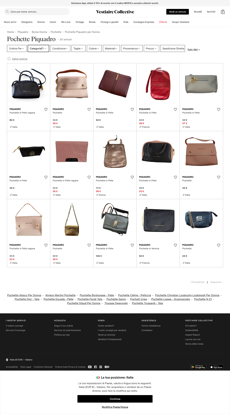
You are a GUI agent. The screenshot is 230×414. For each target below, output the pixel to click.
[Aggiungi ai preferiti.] (46, 109)
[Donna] (47, 22)
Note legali (25, 366)
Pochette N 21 (203, 299)
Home (10, 32)
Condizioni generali (43, 366)
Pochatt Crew (138, 299)
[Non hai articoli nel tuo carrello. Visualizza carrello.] (223, 12)
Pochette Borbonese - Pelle (97, 295)
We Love (66, 22)
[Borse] (98, 22)
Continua (115, 399)
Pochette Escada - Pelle (58, 299)
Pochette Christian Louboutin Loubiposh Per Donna (187, 295)
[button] (223, 12)
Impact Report (192, 334)
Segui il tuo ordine (63, 325)
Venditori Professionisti (110, 339)
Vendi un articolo (177, 11)
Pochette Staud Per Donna (83, 303)
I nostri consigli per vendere (112, 330)
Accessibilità (12, 366)
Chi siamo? (191, 325)
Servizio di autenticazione (67, 330)
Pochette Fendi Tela (90, 299)
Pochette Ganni (116, 299)
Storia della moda (194, 344)
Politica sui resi (62, 334)
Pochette (56, 32)
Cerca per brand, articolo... (24, 11)
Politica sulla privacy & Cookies (70, 366)
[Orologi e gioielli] (121, 22)
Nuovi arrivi (10, 22)
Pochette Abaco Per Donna (24, 295)
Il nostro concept (14, 325)
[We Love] (73, 22)
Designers (26, 22)
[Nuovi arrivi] (19, 22)
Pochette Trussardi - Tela (147, 303)
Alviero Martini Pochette (60, 295)
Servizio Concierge (15, 330)
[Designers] (35, 22)
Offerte (163, 22)
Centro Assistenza (151, 325)
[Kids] (131, 22)
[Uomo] (58, 22)
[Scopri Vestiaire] (192, 22)
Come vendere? (106, 325)
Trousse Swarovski (116, 303)
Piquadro (23, 32)
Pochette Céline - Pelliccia (134, 295)
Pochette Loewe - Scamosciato (170, 299)
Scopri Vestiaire (180, 22)
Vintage (79, 22)
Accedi (198, 11)
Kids (125, 22)
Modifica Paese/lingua (115, 407)
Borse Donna (39, 32)
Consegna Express (143, 22)
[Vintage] (86, 22)
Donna (41, 22)
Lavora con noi (192, 339)
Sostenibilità (191, 330)
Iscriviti (211, 11)
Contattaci (147, 330)
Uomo (53, 22)
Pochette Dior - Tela (27, 299)
